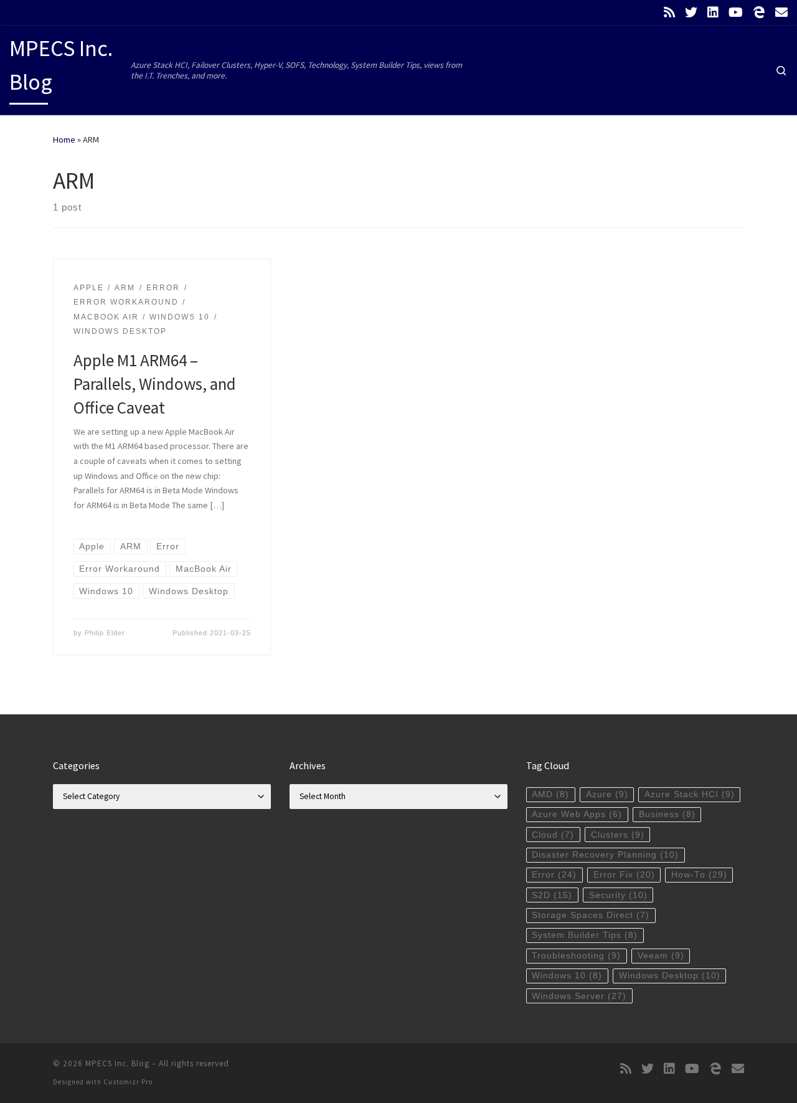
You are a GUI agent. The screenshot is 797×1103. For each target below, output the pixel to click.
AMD (550, 794)
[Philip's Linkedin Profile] (713, 12)
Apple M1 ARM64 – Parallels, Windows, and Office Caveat (154, 383)
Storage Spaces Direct (590, 915)
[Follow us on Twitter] (691, 12)
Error (554, 874)
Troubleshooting (576, 955)
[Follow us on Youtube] (736, 12)
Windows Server (579, 996)
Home (64, 139)
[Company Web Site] (759, 12)
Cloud (553, 835)
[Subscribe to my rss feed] (669, 12)
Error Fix (624, 874)
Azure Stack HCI (689, 794)
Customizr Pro (128, 1081)
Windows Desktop (669, 975)
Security (618, 895)
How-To (699, 874)
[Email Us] (781, 12)
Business (667, 814)
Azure (607, 794)
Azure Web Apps (577, 814)
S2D (552, 895)
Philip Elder (105, 633)
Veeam (661, 955)
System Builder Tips (585, 935)
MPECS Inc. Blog (117, 1063)
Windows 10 (567, 975)
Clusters (617, 835)
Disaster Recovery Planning (605, 854)
